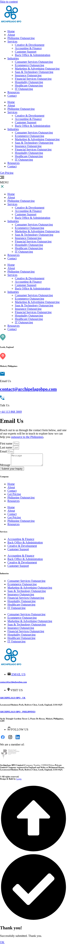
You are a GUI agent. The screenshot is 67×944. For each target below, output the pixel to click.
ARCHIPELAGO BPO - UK (12, 698)
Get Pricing (14, 494)
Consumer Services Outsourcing (34, 132)
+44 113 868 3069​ (11, 411)
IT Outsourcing (24, 159)
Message (5, 465)
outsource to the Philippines (27, 437)
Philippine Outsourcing (21, 108)
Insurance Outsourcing (28, 146)
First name (6, 443)
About (11, 105)
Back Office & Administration (32, 125)
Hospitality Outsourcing (29, 152)
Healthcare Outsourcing (29, 156)
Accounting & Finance (28, 119)
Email (4, 451)
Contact (12, 166)
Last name (6, 447)
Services (12, 112)
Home (11, 102)
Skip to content (9, 1)
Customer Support (25, 122)
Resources (13, 163)
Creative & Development (29, 115)
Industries (13, 129)
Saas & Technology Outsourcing (34, 142)
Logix (19, 779)
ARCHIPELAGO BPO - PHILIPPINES (17, 712)
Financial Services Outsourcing (33, 149)
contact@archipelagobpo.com (28, 389)
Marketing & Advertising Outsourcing (37, 139)
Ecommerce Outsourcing (29, 136)
